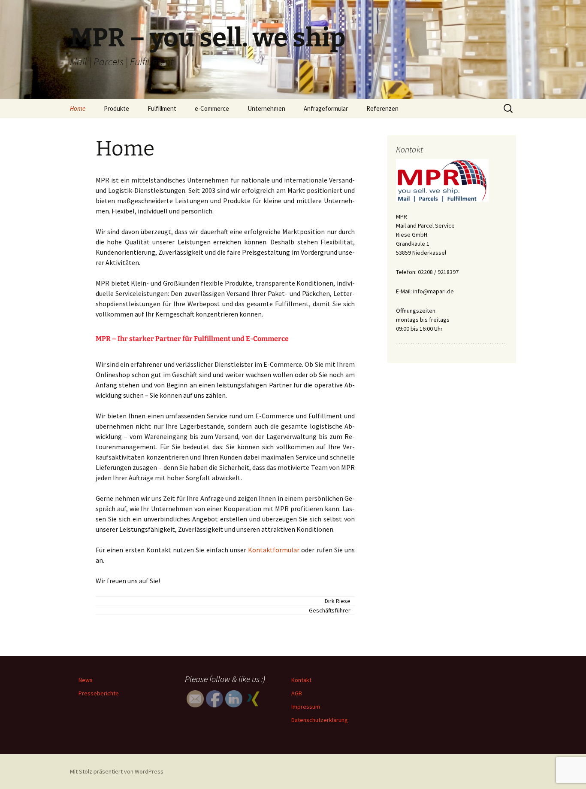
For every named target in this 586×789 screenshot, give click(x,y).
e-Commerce (212, 108)
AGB (296, 693)
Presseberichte (99, 693)
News (86, 680)
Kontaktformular (273, 549)
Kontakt (301, 680)
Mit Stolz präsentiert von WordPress (116, 771)
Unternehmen (266, 108)
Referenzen (382, 108)
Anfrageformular (326, 108)
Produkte (116, 108)
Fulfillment (162, 108)
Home (77, 108)
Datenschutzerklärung (319, 720)
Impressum (305, 706)
